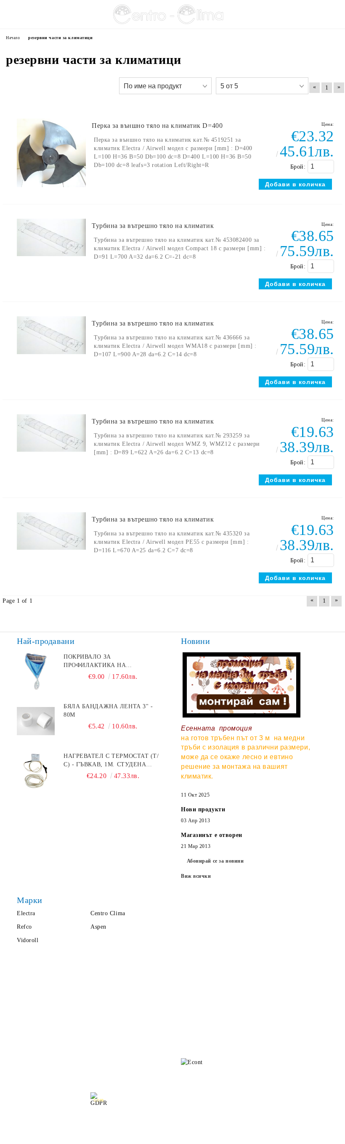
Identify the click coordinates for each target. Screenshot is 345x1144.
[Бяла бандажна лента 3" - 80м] (36, 721)
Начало (24, 1003)
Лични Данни (84, 1020)
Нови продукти (203, 809)
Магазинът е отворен (211, 835)
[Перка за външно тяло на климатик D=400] (51, 191)
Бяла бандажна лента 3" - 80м (108, 710)
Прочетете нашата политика (173, 1104)
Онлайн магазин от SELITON (172, 1136)
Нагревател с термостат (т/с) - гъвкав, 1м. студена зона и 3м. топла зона (111, 761)
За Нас (23, 1020)
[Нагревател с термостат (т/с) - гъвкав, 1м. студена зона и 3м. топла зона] (36, 771)
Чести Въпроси (35, 1036)
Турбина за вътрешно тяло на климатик (153, 225)
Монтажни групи (89, 1062)
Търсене (76, 1003)
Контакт (26, 1053)
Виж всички (196, 876)
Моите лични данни (172, 1117)
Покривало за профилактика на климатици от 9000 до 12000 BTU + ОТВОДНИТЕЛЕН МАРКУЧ (113, 662)
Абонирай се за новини (215, 861)
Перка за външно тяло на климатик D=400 (157, 125)
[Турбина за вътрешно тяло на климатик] (51, 260)
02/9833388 (230, 1016)
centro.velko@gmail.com (242, 1000)
